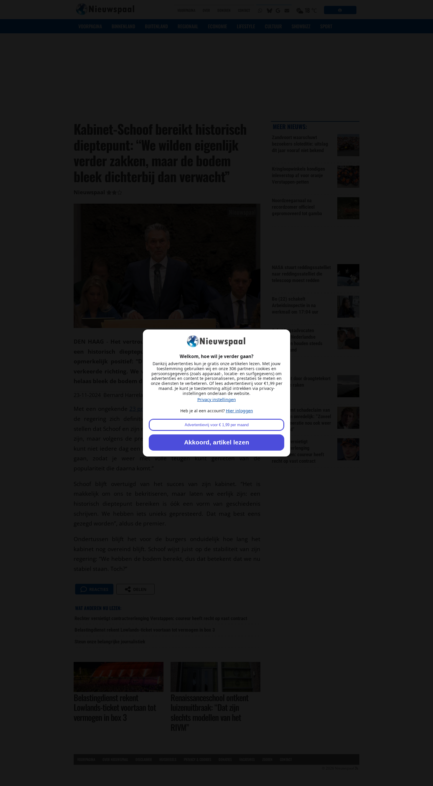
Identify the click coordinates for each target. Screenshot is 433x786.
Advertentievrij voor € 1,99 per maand (217, 425)
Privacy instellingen (216, 399)
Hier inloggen (239, 410)
